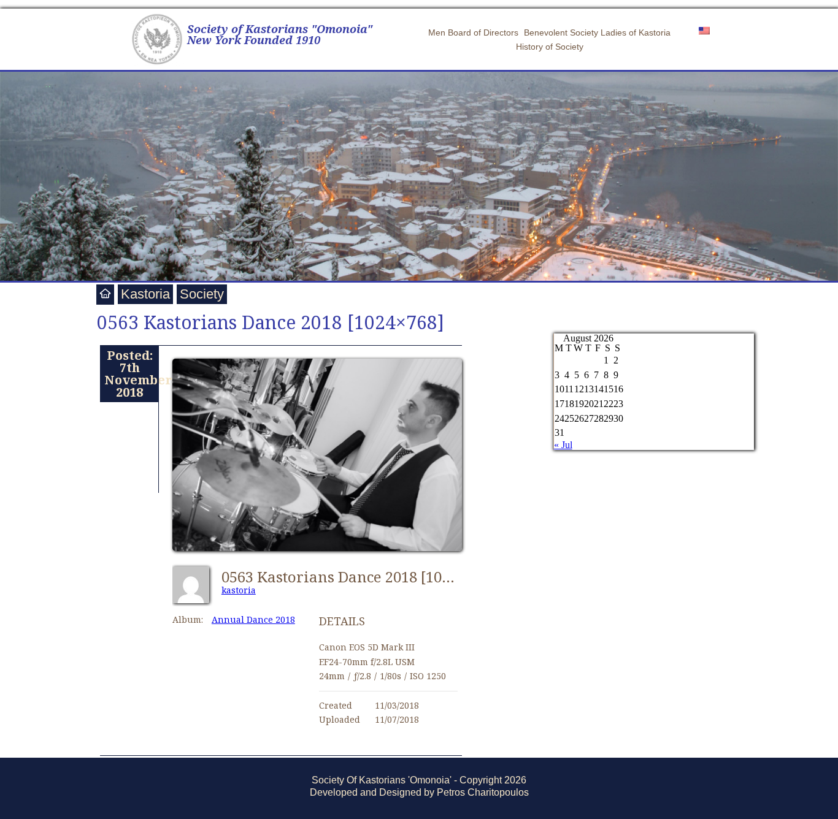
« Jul (563, 445)
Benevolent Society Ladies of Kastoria (597, 32)
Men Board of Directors (473, 32)
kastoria (238, 590)
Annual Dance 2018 (253, 619)
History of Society (549, 46)
